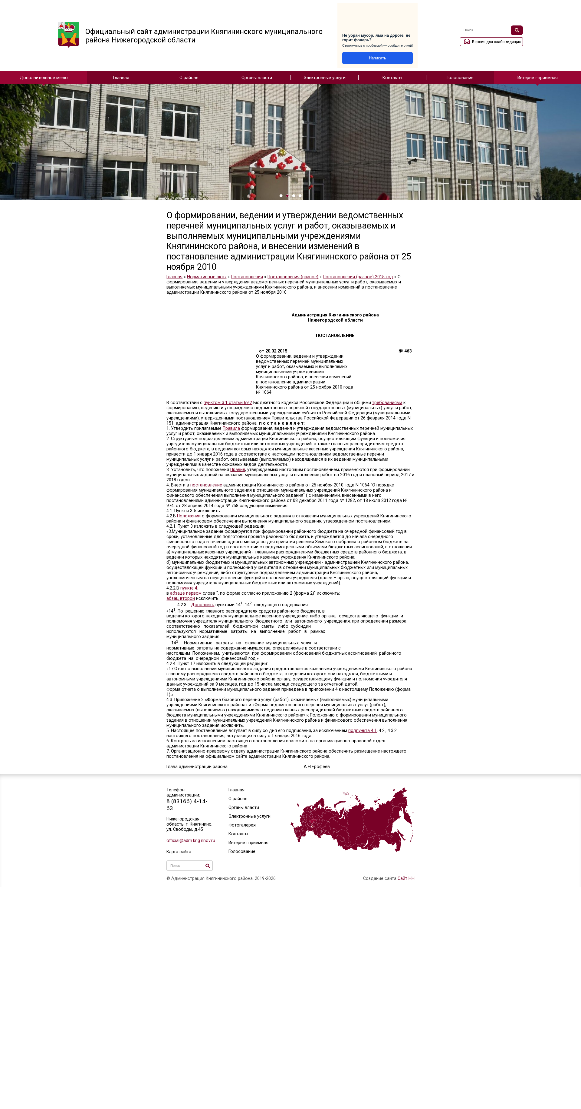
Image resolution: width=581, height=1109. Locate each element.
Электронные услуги (325, 77)
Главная (121, 77)
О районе (189, 77)
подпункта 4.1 (362, 730)
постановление (206, 485)
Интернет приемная (248, 842)
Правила (231, 428)
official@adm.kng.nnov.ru (189, 840)
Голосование (460, 77)
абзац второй (180, 598)
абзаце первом (186, 593)
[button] (281, 196)
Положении (189, 516)
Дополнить (202, 604)
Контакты (392, 77)
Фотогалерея (242, 825)
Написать (377, 58)
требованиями (387, 402)
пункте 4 (188, 588)
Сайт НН (406, 878)
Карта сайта (178, 851)
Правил (237, 469)
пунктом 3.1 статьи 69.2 (228, 402)
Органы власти (256, 77)
